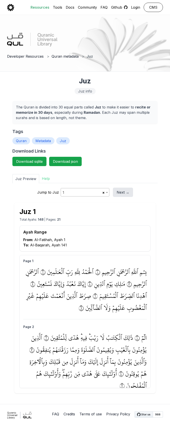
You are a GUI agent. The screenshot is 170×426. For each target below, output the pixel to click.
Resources (40, 7)
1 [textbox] (63, 192)
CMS (153, 7)
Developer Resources (25, 56)
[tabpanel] (85, 290)
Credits (69, 414)
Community (87, 7)
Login (135, 7)
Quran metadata (65, 56)
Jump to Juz (48, 192)
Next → (123, 192)
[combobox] (85, 192)
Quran (21, 141)
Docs (70, 7)
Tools (57, 7)
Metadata (43, 141)
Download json (65, 161)
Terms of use (90, 414)
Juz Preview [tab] (25, 179)
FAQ (104, 7)
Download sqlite (29, 161)
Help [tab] (46, 178)
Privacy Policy (118, 414)
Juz (63, 141)
